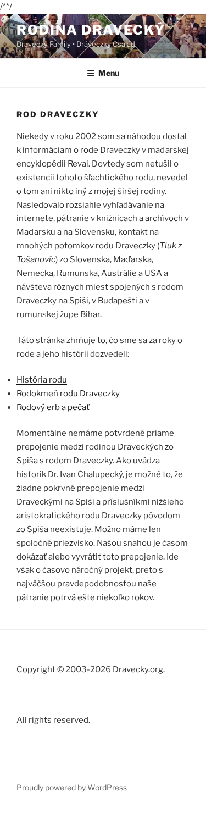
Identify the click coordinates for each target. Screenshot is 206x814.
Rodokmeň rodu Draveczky (68, 393)
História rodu (41, 380)
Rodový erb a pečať (53, 407)
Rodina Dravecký (90, 30)
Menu (108, 72)
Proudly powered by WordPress (71, 787)
